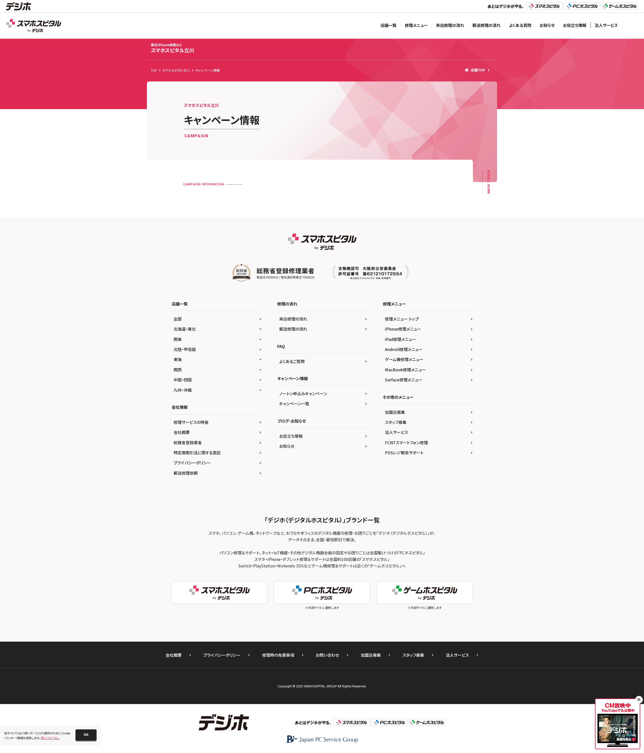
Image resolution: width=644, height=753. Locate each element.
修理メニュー (416, 25)
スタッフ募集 (396, 422)
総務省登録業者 (188, 442)
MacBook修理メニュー (405, 369)
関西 (178, 369)
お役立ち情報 (574, 25)
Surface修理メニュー (403, 379)
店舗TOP (478, 69)
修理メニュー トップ (402, 319)
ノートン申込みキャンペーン (303, 393)
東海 (178, 359)
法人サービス (606, 25)
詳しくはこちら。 (50, 738)
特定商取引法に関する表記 (197, 452)
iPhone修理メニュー (403, 329)
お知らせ (547, 25)
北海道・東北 (185, 329)
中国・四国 (183, 379)
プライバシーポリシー (192, 462)
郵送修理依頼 (186, 473)
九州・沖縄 (183, 390)
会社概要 (182, 432)
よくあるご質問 (292, 361)
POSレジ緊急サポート (404, 452)
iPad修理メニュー (400, 339)
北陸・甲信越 (185, 349)
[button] (86, 734)
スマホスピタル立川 (172, 48)
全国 (178, 319)
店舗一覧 (388, 25)
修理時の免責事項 (278, 655)
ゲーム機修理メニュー (404, 359)
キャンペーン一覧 (294, 403)
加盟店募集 (395, 412)
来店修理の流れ (450, 25)
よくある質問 (520, 25)
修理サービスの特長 (191, 422)
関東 (178, 339)
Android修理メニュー (404, 349)
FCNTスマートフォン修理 (406, 442)
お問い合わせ (327, 655)
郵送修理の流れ (486, 25)
